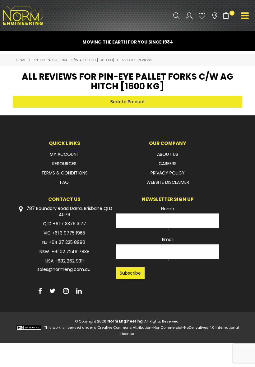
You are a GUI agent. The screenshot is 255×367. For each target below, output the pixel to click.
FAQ (64, 182)
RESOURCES (64, 163)
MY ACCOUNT (64, 154)
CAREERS (168, 163)
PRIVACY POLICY (168, 173)
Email (168, 239)
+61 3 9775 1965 (68, 233)
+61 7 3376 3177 (69, 224)
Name (167, 209)
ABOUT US (167, 154)
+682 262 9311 (69, 261)
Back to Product (127, 102)
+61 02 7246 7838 (71, 252)
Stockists (214, 15)
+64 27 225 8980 (67, 242)
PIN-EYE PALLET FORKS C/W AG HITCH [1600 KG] (73, 60)
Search (176, 15)
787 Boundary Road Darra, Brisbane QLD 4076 (68, 211)
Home (21, 60)
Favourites (202, 15)
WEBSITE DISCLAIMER (167, 182)
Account (189, 15)
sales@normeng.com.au (63, 269)
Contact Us (64, 199)
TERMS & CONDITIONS (64, 173)
